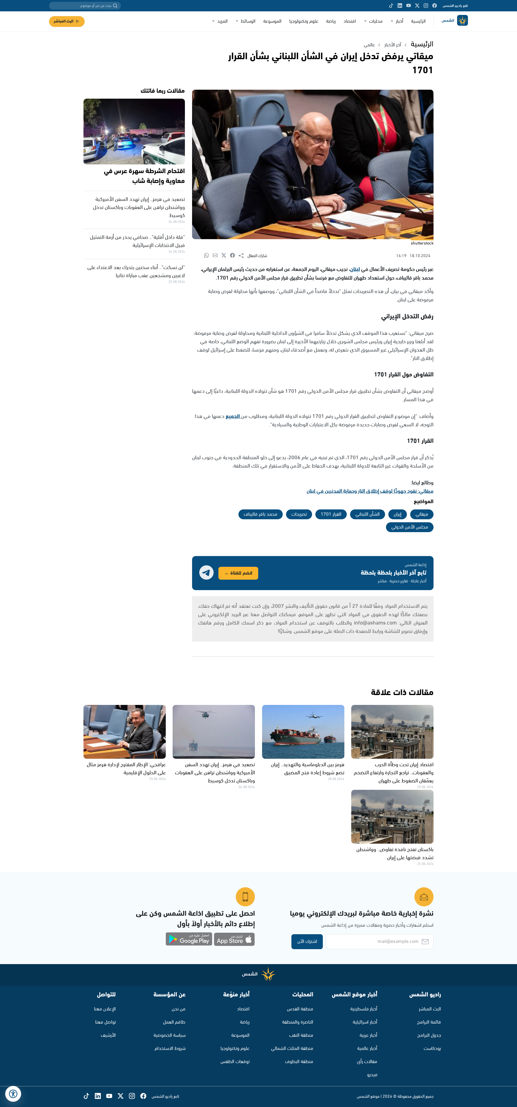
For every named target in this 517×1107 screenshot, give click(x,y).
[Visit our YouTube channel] (408, 5)
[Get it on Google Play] (189, 939)
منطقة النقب (301, 1035)
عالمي (369, 45)
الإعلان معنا (105, 1009)
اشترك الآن (307, 941)
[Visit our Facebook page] (434, 5)
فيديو (372, 1074)
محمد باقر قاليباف (260, 514)
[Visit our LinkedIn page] (400, 5)
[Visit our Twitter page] (417, 5)
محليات (376, 21)
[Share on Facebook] (234, 255)
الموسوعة (272, 21)
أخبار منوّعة (236, 994)
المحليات (302, 994)
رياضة (331, 21)
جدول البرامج (429, 1035)
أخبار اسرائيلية (365, 1022)
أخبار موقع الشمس (354, 994)
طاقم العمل (174, 1022)
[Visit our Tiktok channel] (391, 5)
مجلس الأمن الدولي (409, 527)
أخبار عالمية (367, 1048)
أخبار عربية (368, 1035)
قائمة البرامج (429, 1022)
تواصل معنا (105, 1022)
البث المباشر (63, 21)
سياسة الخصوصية (169, 1035)
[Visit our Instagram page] (426, 5)
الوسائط (248, 21)
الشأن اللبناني (367, 514)
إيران (398, 514)
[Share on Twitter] (225, 255)
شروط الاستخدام (170, 1048)
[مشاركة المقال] (243, 256)
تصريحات (299, 514)
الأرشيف (108, 1035)
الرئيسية (418, 21)
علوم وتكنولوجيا (303, 21)
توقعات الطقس (235, 1061)
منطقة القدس (300, 1009)
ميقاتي (422, 514)
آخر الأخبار (392, 45)
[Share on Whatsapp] (208, 255)
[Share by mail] (217, 255)
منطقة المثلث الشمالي (292, 1048)
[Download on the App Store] (234, 939)
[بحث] (115, 6)
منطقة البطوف (299, 1061)
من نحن (178, 1009)
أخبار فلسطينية (363, 1009)
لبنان (355, 269)
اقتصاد (349, 21)
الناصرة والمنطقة (297, 1022)
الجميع (233, 416)
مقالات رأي (367, 1061)
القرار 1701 (331, 514)
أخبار (399, 21)
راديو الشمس (425, 994)
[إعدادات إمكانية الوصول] (13, 1094)
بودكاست (432, 1048)
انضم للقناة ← (238, 573)
